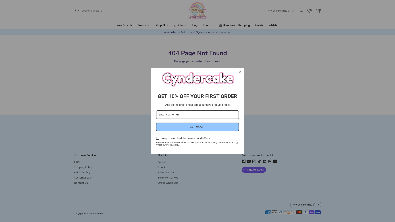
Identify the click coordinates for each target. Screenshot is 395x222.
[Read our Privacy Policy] (237, 143)
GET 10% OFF (197, 127)
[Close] (240, 71)
